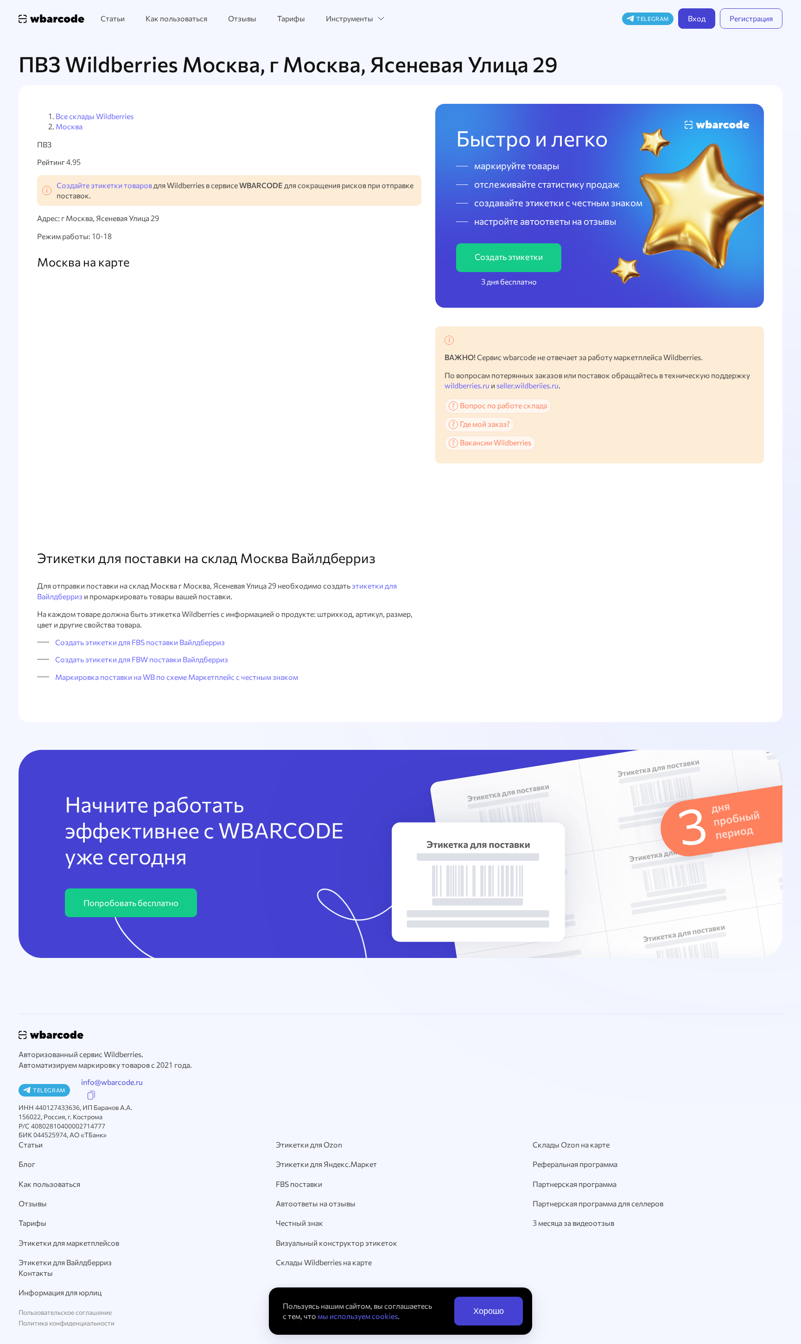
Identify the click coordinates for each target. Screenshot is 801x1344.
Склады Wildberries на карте (324, 1262)
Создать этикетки (509, 257)
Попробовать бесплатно (130, 903)
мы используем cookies (358, 1316)
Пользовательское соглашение (65, 1312)
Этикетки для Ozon (309, 1144)
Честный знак (299, 1222)
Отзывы (242, 18)
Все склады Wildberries (95, 116)
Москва (69, 126)
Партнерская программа (575, 1183)
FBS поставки (299, 1183)
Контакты (36, 1272)
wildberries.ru (467, 385)
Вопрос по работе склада (503, 405)
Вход (697, 18)
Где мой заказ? (485, 423)
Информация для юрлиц (60, 1292)
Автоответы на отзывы (316, 1203)
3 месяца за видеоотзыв (573, 1222)
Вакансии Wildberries (495, 442)
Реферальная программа (575, 1164)
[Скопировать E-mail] (91, 1095)
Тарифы (291, 18)
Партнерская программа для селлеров (598, 1203)
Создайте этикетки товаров (104, 185)
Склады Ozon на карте (571, 1144)
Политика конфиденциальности (66, 1323)
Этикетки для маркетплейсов (69, 1242)
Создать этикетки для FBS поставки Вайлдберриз (140, 642)
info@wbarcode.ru (112, 1082)
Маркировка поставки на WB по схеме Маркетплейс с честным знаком (176, 676)
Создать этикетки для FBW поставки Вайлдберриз (141, 659)
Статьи (113, 18)
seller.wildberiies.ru (527, 385)
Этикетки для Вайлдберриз (65, 1262)
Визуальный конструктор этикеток (336, 1242)
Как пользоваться (176, 18)
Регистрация (751, 18)
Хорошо (488, 1311)
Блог (27, 1164)
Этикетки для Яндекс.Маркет (326, 1164)
